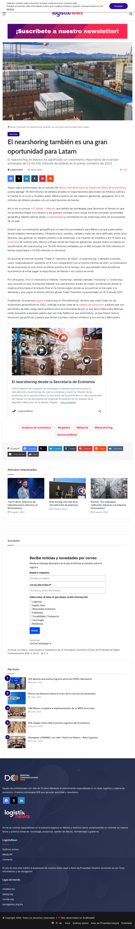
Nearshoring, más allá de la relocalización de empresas (63, 503)
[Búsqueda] (131, 15)
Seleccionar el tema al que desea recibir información (59, 597)
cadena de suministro (91, 304)
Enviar (34, 630)
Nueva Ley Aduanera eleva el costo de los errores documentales (62, 693)
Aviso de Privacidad (99, 649)
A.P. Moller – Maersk (43, 208)
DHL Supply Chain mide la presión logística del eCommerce (59, 722)
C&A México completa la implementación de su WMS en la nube (61, 708)
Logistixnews (16, 169)
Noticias (21, 127)
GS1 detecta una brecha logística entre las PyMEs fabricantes (60, 678)
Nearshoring (104, 427)
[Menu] (4, 15)
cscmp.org (8, 899)
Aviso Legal (62, 868)
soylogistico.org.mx (12, 904)
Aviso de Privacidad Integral (105, 923)
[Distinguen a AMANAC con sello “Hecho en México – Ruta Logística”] (17, 742)
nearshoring (119, 187)
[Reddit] (50, 178)
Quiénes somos (10, 849)
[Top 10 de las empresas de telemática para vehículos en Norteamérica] (26, 488)
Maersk (29, 279)
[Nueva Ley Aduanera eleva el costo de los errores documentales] (17, 698)
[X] (18, 178)
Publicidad (126, 923)
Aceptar (118, 6)
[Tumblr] (34, 178)
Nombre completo (39, 572)
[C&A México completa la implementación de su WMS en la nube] (17, 713)
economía (13, 241)
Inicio (12, 127)
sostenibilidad (55, 216)
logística (40, 300)
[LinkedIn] (26, 178)
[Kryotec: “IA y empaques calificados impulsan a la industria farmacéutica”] (109, 488)
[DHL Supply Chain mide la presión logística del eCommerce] (17, 727)
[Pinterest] (42, 178)
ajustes (10, 9)
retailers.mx (8, 889)
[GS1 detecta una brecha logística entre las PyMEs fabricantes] (17, 683)
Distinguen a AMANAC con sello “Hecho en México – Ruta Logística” (63, 737)
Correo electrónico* (40, 584)
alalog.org (7, 894)
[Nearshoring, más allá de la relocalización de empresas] (67, 488)
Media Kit (7, 854)
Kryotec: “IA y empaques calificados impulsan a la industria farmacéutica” (108, 505)
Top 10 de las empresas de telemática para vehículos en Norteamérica (23, 505)
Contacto (7, 859)
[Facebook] (11, 178)
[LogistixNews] (67, 13)
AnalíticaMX (88, 917)
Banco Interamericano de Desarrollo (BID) (83, 187)
